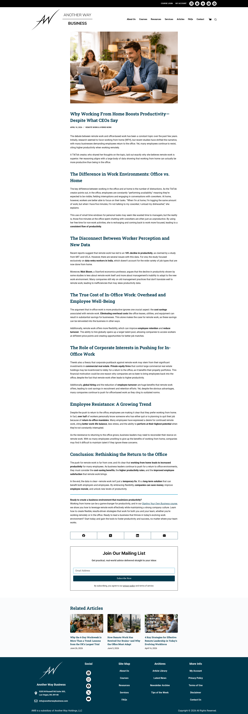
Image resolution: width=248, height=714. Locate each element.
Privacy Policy (195, 678)
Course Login (167, 3)
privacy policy (129, 586)
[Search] (215, 19)
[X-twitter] (88, 692)
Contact (200, 19)
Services (169, 19)
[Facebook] (203, 3)
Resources (156, 19)
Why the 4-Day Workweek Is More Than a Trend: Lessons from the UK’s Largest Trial (85, 641)
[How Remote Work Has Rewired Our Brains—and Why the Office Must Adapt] (124, 623)
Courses (143, 19)
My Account (196, 670)
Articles (180, 19)
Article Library (160, 670)
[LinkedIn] (191, 3)
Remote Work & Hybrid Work (99, 127)
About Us (131, 19)
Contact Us (195, 699)
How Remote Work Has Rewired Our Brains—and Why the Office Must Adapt (123, 641)
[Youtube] (88, 698)
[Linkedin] (88, 672)
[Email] (164, 535)
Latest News (160, 678)
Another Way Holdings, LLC (68, 710)
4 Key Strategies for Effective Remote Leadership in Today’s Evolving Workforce (161, 641)
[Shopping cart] (210, 19)
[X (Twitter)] (209, 3)
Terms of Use (196, 685)
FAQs (190, 19)
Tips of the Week (160, 692)
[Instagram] (197, 3)
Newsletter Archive (160, 685)
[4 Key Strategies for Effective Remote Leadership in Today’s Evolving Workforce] (161, 623)
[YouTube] (214, 3)
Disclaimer (195, 692)
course (159, 503)
